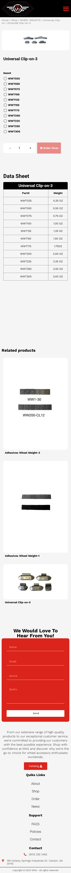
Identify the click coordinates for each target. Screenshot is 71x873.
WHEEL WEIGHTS (30, 20)
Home (5, 20)
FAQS (35, 824)
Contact (35, 839)
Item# (7, 73)
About (35, 784)
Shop (14, 20)
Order (36, 799)
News (36, 806)
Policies (35, 832)
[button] (66, 8)
